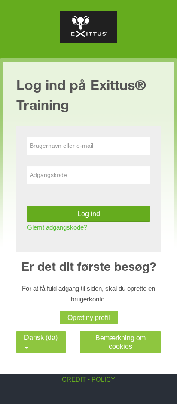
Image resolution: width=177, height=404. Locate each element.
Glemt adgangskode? (57, 227)
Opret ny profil (88, 317)
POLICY (103, 379)
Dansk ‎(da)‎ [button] (41, 335)
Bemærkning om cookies (120, 342)
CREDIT (74, 379)
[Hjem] (88, 28)
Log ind (88, 214)
